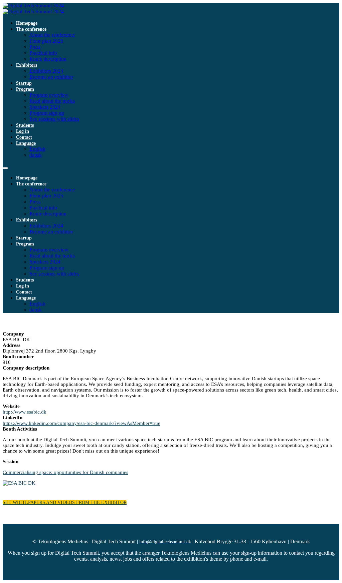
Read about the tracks (52, 101)
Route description (47, 59)
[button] (65, 502)
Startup (24, 83)
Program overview (48, 95)
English (37, 149)
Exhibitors (26, 65)
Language (26, 143)
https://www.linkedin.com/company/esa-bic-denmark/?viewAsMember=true (81, 423)
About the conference (52, 35)
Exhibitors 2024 (46, 71)
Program (25, 89)
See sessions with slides (54, 119)
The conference (31, 29)
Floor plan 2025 (46, 41)
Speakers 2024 (44, 107)
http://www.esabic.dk (24, 412)
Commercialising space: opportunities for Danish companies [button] (65, 472)
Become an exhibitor (51, 77)
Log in (22, 131)
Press (34, 47)
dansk (35, 155)
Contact (24, 137)
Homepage (26, 23)
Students (25, 125)
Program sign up (46, 113)
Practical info (43, 53)
